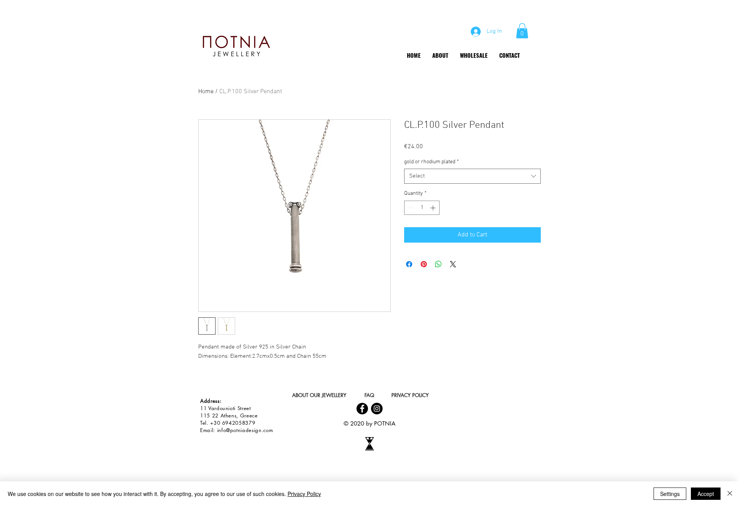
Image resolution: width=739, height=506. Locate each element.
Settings (670, 494)
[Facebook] (362, 408)
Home (206, 92)
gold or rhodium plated (431, 162)
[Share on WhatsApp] (438, 264)
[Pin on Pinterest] (423, 264)
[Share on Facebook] (409, 264)
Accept (705, 494)
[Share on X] (453, 264)
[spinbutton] (422, 207)
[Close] (729, 494)
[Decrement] (410, 207)
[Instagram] (377, 408)
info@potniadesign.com (245, 430)
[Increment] (433, 207)
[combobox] (472, 176)
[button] (522, 30)
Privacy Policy (304, 494)
